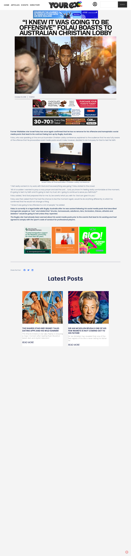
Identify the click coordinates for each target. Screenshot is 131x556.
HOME (6, 5)
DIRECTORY (35, 5)
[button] (25, 270)
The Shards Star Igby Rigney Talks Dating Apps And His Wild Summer (40, 329)
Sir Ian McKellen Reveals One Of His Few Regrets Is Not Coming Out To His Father (87, 330)
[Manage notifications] (126, 552)
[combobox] (109, 4)
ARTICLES (15, 5)
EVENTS (24, 5)
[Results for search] (109, 8)
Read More (28, 342)
